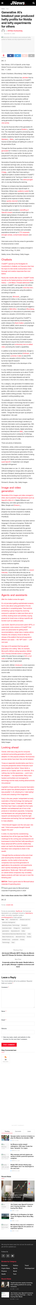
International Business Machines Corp (14, 934)
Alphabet (4, 139)
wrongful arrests (6, 235)
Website (4, 1028)
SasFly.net (19, 911)
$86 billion (13, 309)
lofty (29, 934)
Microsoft (16, 296)
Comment (5, 987)
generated (4, 151)
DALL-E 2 (11, 500)
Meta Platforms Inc (8, 936)
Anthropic (26, 353)
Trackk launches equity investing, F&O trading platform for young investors (18, 1196)
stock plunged (28, 179)
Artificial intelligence (8, 922)
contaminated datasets (20, 235)
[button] (18, 889)
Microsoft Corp (20, 936)
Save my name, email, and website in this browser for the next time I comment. (16, 1038)
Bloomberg (30, 309)
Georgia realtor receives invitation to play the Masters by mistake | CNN (23, 1137)
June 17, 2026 (7, 1199)
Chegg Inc (17, 928)
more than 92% (28, 287)
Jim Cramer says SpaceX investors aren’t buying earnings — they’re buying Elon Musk (22, 1206)
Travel (27, 1265)
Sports (15, 1268)
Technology (5, 942)
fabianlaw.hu (29, 913)
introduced (18, 665)
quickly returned (12, 201)
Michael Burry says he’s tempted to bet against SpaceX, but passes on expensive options (22, 1226)
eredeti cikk (9, 905)
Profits (22, 939)
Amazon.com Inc (25, 919)
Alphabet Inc (14, 919)
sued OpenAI (5, 462)
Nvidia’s (24, 129)
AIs (7, 919)
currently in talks (16, 356)
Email (3, 1020)
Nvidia (29, 936)
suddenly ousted (23, 191)
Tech (7, 8)
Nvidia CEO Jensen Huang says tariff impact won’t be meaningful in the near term (22, 1166)
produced (15, 939)
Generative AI (15, 931)
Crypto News (5, 1268)
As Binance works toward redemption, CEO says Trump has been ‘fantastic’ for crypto (21, 1146)
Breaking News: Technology (10, 925)
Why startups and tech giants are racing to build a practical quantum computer (22, 1156)
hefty (23, 931)
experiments (26, 928)
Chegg (3, 172)
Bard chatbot (19, 323)
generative (5, 931)
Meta (11, 139)
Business (4, 1265)
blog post (27, 653)
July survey (5, 123)
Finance (4, 1271)
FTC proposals (24, 232)
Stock (15, 1271)
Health (3, 1274)
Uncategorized (29, 1268)
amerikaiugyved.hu (7, 917)
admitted (25, 77)
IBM (21, 431)
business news (6, 928)
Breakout (24, 925)
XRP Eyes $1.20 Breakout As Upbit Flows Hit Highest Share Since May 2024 (22, 1216)
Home (3, 8)
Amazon (17, 505)
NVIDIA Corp (6, 939)
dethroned (25, 282)
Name (3, 1011)
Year (13, 942)
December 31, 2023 (9, 33)
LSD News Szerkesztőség (14, 31)
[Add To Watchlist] (7, 172)
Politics (15, 1265)
